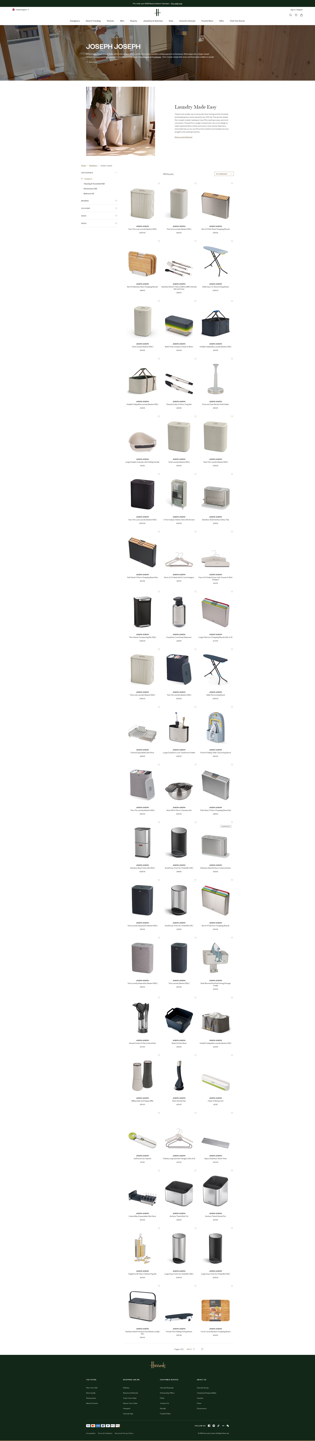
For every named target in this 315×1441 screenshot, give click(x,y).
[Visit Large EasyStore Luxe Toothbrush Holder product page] (179, 707)
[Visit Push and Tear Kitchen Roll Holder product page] (215, 358)
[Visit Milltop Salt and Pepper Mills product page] (142, 1055)
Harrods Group (203, 1387)
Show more (93, 62)
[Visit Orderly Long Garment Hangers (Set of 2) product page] (179, 1113)
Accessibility (90, 1433)
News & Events (92, 1403)
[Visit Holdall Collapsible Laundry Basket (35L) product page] (215, 301)
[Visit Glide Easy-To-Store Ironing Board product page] (215, 241)
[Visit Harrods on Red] (223, 1426)
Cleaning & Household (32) (94, 183)
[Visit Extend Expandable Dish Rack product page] (142, 707)
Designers (75, 20)
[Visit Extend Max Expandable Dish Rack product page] (142, 1170)
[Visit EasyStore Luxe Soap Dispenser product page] (179, 591)
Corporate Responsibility (206, 1392)
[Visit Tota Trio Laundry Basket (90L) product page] (179, 649)
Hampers (126, 1408)
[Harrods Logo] (157, 1364)
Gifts (221, 20)
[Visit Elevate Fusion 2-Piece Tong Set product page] (179, 358)
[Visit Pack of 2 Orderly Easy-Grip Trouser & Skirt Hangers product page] (215, 531)
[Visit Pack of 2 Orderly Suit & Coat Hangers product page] (179, 531)
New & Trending (93, 20)
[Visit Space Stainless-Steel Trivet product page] (215, 1113)
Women (110, 20)
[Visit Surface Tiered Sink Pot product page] (179, 1170)
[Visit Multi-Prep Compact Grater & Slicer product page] (179, 301)
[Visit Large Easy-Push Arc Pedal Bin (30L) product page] (179, 1228)
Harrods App (128, 1413)
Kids (171, 20)
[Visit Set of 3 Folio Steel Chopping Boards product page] (215, 183)
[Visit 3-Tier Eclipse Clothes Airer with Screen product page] (179, 474)
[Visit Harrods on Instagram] (214, 1426)
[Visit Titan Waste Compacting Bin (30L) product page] (142, 591)
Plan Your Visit (91, 1387)
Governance (202, 1408)
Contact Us (164, 1403)
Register (300, 9)
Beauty (133, 20)
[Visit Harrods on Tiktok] (218, 1426)
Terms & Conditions (105, 1433)
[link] (120, 121)
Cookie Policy (165, 1413)
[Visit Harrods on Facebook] (209, 1426)
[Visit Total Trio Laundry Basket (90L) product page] (215, 416)
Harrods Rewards (167, 1387)
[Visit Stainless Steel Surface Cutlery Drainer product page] (215, 822)
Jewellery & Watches (153, 20)
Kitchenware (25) (90, 188)
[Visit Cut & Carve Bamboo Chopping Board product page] (215, 1286)
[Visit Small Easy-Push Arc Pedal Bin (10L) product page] (179, 822)
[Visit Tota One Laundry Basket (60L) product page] (179, 183)
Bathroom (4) (89, 193)
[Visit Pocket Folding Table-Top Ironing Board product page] (215, 707)
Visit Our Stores (237, 20)
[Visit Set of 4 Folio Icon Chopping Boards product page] (215, 880)
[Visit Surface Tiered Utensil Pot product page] (215, 1170)
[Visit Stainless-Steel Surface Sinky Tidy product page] (215, 474)
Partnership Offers (167, 1392)
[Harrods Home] (157, 12)
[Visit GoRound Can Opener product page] (142, 1113)
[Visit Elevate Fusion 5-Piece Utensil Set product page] (142, 997)
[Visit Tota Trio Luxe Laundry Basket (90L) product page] (142, 183)
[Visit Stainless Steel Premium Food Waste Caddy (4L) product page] (142, 1286)
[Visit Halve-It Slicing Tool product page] (215, 1055)
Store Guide (90, 1392)
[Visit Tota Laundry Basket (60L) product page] (179, 937)
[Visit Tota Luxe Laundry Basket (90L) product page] (142, 649)
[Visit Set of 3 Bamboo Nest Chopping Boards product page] (142, 241)
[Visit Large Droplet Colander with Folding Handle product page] (142, 416)
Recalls (163, 1408)
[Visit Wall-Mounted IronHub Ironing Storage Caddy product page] (215, 937)
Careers (200, 1398)
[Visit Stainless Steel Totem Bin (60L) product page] (142, 822)
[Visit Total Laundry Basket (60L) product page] (142, 301)
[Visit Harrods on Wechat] (228, 1426)
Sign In (293, 9)
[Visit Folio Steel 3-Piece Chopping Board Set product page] (142, 531)
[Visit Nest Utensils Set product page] (179, 1055)
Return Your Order (130, 1403)
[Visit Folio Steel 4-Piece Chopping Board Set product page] (215, 764)
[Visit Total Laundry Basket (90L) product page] (179, 416)
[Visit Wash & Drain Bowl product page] (179, 997)
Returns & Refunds (130, 1392)
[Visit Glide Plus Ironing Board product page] (215, 649)
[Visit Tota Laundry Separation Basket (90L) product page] (142, 880)
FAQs (162, 1398)
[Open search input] (290, 15)
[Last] (202, 1349)
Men (122, 20)
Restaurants (91, 1398)
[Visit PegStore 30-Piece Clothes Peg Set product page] (142, 1228)
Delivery (126, 1387)
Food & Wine (207, 20)
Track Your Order (130, 1398)
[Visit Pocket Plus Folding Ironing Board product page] (179, 1286)
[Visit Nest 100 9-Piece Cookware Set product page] (179, 764)
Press (199, 1403)
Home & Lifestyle (187, 20)
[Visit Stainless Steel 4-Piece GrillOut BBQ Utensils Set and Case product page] (179, 241)
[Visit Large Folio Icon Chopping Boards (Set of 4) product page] (215, 591)
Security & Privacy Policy (124, 1433)
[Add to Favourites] (159, 183)
